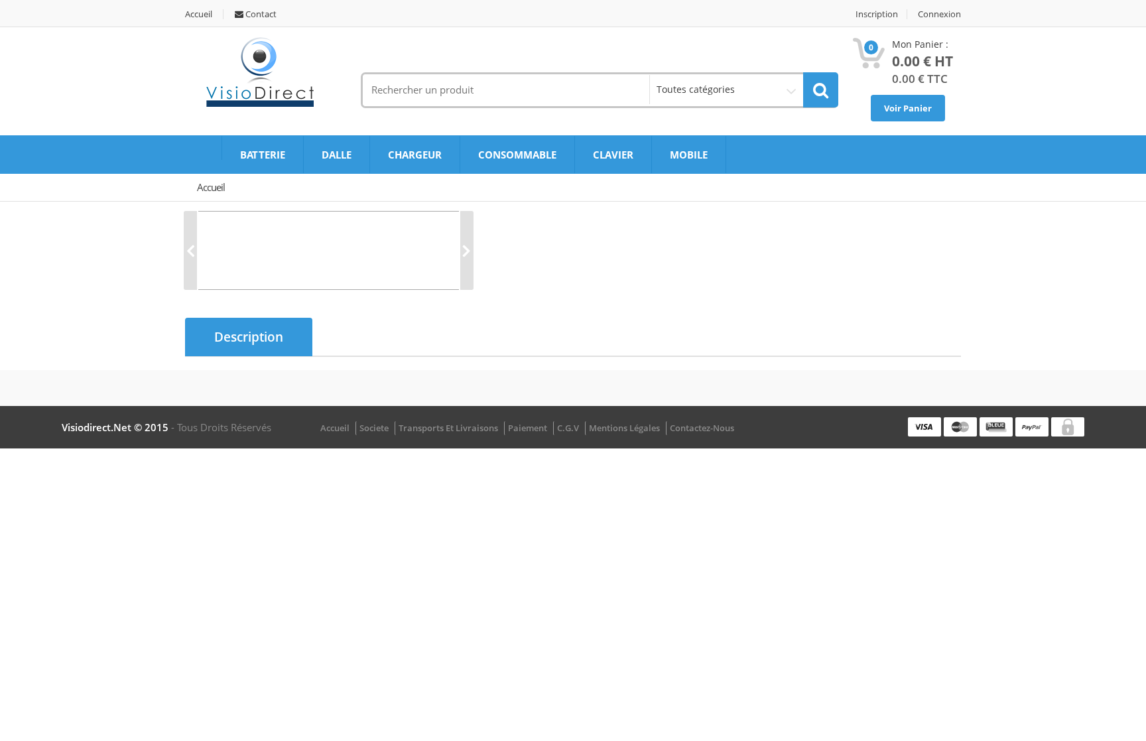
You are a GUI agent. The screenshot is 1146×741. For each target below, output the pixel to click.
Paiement (527, 428)
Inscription (877, 14)
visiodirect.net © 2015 (116, 427)
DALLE (336, 154)
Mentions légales (624, 428)
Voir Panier (908, 108)
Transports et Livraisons (448, 428)
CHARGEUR (415, 154)
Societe (374, 428)
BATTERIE (262, 154)
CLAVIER (613, 154)
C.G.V (568, 428)
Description (248, 337)
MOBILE (689, 154)
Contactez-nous (702, 428)
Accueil (198, 14)
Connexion (939, 14)
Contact (260, 14)
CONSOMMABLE (517, 154)
